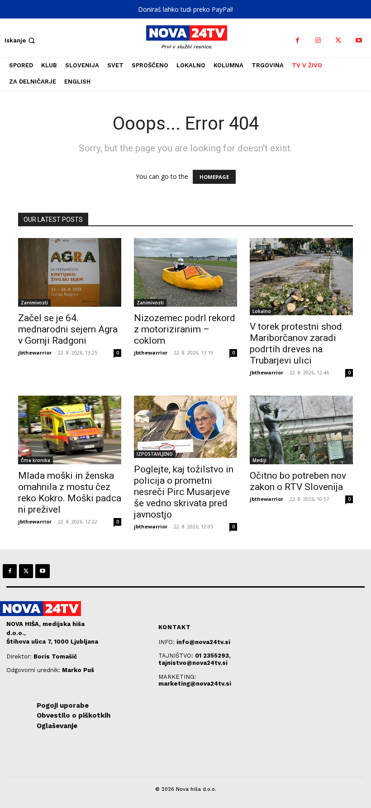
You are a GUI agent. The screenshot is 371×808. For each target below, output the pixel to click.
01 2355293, (213, 655)
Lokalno (261, 311)
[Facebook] (297, 40)
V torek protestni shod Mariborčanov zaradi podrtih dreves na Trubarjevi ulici (296, 343)
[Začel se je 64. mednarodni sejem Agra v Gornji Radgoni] (69, 272)
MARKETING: (177, 676)
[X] (338, 40)
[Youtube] (358, 40)
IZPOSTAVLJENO (155, 454)
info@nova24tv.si (203, 642)
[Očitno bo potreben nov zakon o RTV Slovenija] (301, 430)
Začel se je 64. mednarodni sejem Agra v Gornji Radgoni (68, 329)
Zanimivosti (34, 302)
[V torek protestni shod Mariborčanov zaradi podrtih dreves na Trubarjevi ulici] (301, 276)
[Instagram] (318, 40)
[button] (21, 40)
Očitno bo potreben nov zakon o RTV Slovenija (298, 481)
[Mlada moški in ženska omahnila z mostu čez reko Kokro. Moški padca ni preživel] (69, 430)
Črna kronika (35, 460)
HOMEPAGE (214, 176)
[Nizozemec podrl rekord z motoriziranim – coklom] (185, 272)
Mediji (259, 460)
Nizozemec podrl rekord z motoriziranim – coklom (184, 329)
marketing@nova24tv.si (194, 683)
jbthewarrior (35, 352)
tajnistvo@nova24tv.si (193, 662)
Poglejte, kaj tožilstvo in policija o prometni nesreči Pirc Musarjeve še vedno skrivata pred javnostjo (183, 492)
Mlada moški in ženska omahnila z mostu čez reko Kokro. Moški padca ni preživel (69, 492)
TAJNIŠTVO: (176, 655)
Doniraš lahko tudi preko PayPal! (185, 9)
